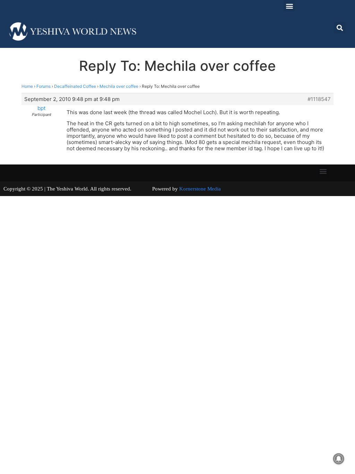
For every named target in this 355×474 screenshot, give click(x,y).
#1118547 (319, 99)
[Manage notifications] (338, 458)
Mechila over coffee (118, 86)
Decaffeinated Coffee (75, 86)
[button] (289, 5)
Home (27, 86)
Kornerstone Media (200, 189)
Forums (43, 86)
